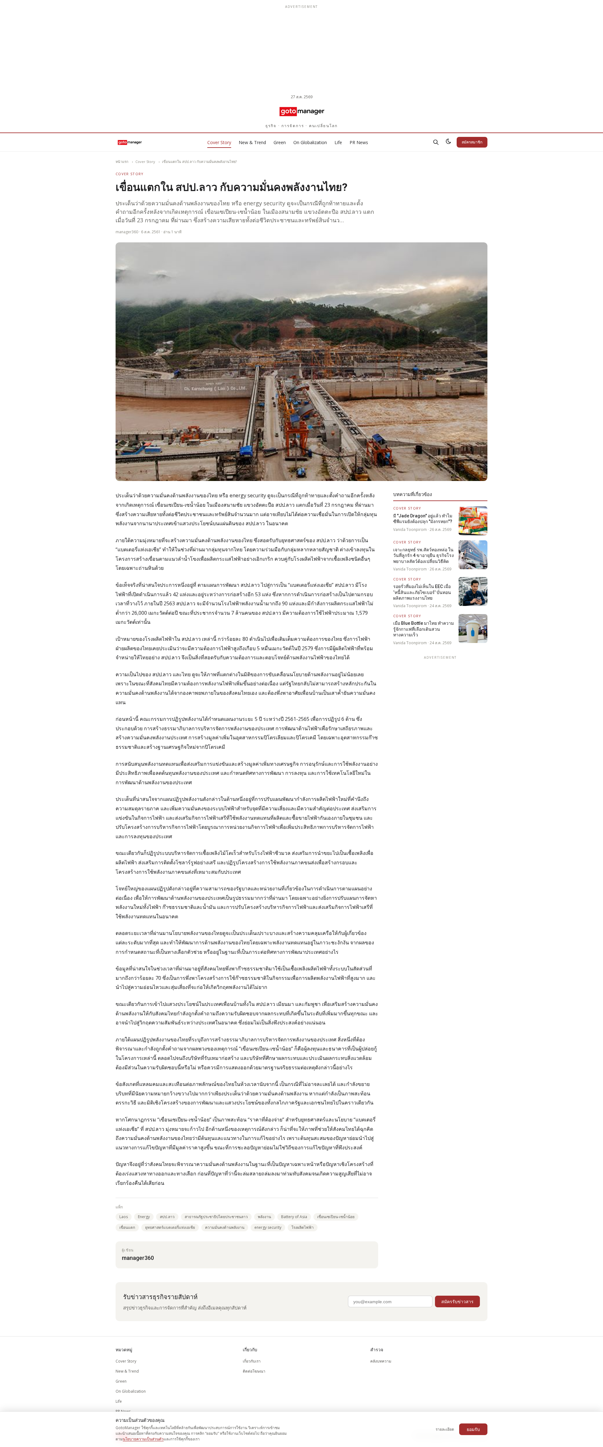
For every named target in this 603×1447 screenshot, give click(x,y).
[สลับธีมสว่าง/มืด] (448, 142)
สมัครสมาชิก (472, 142)
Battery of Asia (294, 1216)
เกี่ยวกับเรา (252, 1361)
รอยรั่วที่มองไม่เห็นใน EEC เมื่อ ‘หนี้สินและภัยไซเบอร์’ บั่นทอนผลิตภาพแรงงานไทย (422, 592)
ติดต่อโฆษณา (254, 1371)
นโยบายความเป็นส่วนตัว (143, 1439)
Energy (144, 1216)
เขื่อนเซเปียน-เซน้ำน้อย (336, 1216)
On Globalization (310, 142)
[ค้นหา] (436, 142)
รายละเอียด (445, 1429)
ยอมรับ (473, 1429)
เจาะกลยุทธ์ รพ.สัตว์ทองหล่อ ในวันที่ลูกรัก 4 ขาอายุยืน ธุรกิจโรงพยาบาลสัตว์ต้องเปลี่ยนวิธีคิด (423, 555)
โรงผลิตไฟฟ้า (302, 1227)
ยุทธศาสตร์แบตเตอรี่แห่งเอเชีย (170, 1227)
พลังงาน (264, 1216)
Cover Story (219, 142)
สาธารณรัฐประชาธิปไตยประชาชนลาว (216, 1216)
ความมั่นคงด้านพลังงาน (224, 1227)
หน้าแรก (122, 161)
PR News (359, 142)
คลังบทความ (380, 1361)
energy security (267, 1227)
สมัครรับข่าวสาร (457, 1301)
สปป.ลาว (167, 1216)
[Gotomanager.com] (301, 111)
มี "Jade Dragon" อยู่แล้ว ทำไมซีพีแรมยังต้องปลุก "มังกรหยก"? (422, 518)
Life (338, 142)
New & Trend (252, 142)
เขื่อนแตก (127, 1227)
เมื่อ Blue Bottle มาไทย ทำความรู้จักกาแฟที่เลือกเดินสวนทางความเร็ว (423, 629)
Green (280, 142)
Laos (123, 1216)
